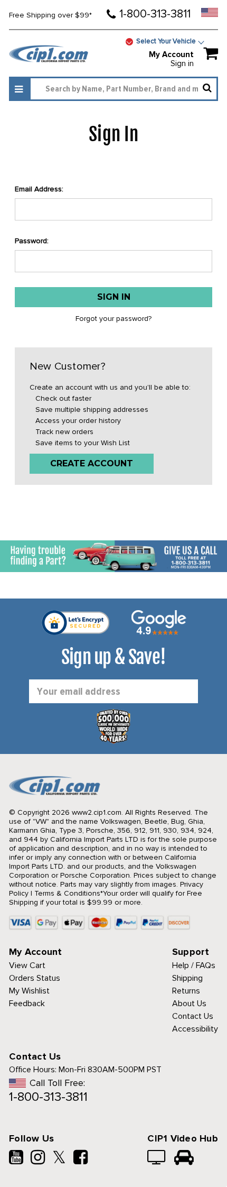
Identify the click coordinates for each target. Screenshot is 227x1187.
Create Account (91, 463)
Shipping (187, 978)
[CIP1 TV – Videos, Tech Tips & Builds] (157, 1158)
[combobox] (123, 89)
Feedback (27, 1003)
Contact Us (192, 1016)
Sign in (182, 63)
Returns (186, 991)
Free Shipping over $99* (50, 15)
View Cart (27, 965)
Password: (32, 240)
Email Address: (39, 189)
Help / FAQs (193, 965)
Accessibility (195, 1029)
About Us (189, 1003)
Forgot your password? (113, 318)
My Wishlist (29, 991)
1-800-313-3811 (155, 14)
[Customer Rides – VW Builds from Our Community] (184, 1158)
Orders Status (34, 978)
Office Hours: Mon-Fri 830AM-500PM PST (85, 1069)
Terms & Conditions (67, 893)
